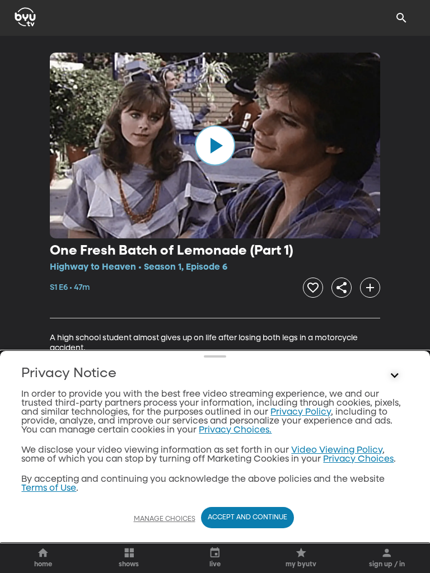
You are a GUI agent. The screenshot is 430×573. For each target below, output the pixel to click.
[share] (341, 288)
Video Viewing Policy (336, 450)
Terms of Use (48, 488)
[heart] (313, 288)
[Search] (401, 17)
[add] (370, 288)
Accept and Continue (247, 517)
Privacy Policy (300, 412)
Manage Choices (164, 519)
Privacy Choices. (235, 430)
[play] (215, 145)
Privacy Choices (358, 459)
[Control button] (395, 376)
